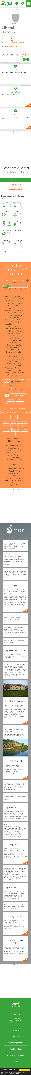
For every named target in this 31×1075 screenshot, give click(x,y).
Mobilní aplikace (15, 1049)
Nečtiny (11, 333)
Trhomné (10, 370)
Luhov (17, 326)
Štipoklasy (20, 56)
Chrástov (10, 303)
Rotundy (24, 421)
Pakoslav (9, 347)
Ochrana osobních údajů (15, 1055)
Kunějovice (18, 322)
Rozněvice (19, 359)
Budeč (17, 54)
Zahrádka (18, 375)
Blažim (7, 296)
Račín (16, 356)
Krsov (15, 319)
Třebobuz (18, 368)
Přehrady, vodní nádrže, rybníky (15, 408)
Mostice (18, 329)
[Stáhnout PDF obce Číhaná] (24, 59)
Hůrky (17, 312)
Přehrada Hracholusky (13, 452)
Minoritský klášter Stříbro (14, 469)
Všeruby (10, 375)
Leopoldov (8, 324)
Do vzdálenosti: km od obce (13, 280)
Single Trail (15, 430)
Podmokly (14, 56)
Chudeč (18, 303)
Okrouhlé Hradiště (14, 340)
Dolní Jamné (13, 308)
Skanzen (22, 404)
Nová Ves (13, 336)
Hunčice (11, 312)
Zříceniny (22, 417)
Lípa (9, 56)
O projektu (15, 1030)
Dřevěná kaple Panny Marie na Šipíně (14, 440)
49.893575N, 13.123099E (18, 43)
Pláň (17, 349)
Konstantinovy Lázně (14, 450)
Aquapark (11, 400)
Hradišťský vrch (14, 448)
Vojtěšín (26, 56)
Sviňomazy (9, 368)
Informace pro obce (15, 1043)
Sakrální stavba (22, 434)
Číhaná (8, 27)
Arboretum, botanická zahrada (10, 412)
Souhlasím (24, 1070)
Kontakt (16, 1062)
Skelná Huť (16, 361)
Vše (7, 395)
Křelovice (8, 319)
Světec (18, 366)
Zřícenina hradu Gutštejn (14, 445)
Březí (14, 296)
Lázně (13, 425)
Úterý (14, 373)
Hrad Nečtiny (9, 310)
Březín (19, 296)
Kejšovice (9, 317)
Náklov (18, 331)
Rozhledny (26, 412)
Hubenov (19, 310)
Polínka (18, 352)
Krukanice (9, 322)
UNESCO (20, 400)
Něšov (17, 333)
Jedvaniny (18, 315)
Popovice (18, 354)
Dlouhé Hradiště (13, 305)
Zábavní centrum (9, 434)
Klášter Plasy (15, 485)
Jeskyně (6, 425)
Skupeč (10, 363)
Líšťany (11, 326)
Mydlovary (10, 331)
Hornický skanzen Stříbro (14, 464)
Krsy (20, 319)
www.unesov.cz (13, 46)
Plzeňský (13, 37)
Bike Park (6, 430)
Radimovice (9, 359)
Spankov (17, 363)
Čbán (22, 54)
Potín (11, 356)
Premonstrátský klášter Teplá (14, 481)
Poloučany (10, 354)
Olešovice (13, 342)
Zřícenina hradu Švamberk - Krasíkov (14, 458)
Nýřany (13, 41)
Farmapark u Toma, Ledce (14, 474)
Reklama (15, 1036)
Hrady (8, 417)
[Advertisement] (15, 148)
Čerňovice (20, 299)
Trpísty (18, 370)
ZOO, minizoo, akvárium (18, 395)
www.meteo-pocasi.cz (20, 254)
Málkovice (10, 329)
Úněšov (13, 35)
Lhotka (16, 324)
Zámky (15, 417)
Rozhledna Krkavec (14, 478)
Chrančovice (18, 301)
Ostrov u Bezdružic (14, 345)
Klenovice (18, 317)
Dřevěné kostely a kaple (11, 421)
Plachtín (11, 349)
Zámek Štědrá (14, 471)
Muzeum (24, 430)
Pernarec (17, 347)
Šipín (9, 361)
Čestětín (9, 301)
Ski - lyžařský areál (11, 404)
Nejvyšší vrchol (22, 425)
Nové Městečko (14, 338)
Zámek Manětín (14, 455)
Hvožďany (4, 56)
